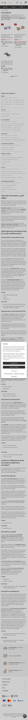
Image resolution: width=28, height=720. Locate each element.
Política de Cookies (8, 373)
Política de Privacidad (19, 373)
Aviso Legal (14, 376)
